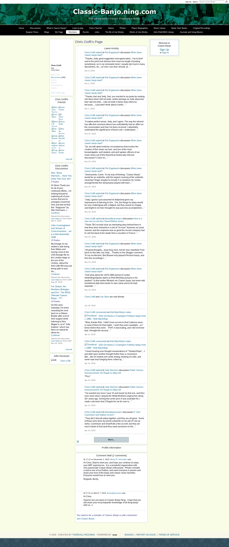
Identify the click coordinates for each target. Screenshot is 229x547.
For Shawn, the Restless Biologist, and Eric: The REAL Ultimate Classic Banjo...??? (61, 292)
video (128, 312)
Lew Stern (104, 297)
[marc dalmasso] (62, 145)
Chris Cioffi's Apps (58, 93)
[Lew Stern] (55, 116)
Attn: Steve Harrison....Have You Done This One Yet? (61, 175)
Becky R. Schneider (118, 459)
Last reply (55, 219)
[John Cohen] (62, 109)
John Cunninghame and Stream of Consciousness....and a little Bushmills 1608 (61, 231)
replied (99, 52)
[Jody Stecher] (55, 138)
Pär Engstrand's (112, 52)
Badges (129, 535)
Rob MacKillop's (117, 312)
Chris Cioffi (90, 52)
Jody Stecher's (112, 370)
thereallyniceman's (113, 218)
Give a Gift (65, 361)
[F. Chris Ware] (62, 116)
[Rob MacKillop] (62, 138)
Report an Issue (146, 535)
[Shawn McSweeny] (62, 131)
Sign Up (188, 2)
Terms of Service (169, 535)
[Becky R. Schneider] (55, 123)
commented (101, 312)
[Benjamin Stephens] (55, 109)
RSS (78, 442)
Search (226, 2)
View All (69, 159)
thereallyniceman (114, 493)
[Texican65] (62, 123)
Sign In (195, 2)
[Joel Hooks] (62, 152)
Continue (55, 213)
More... (111, 440)
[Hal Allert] (55, 131)
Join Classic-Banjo (85, 519)
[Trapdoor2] (55, 152)
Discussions (55, 77)
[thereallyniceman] (55, 145)
